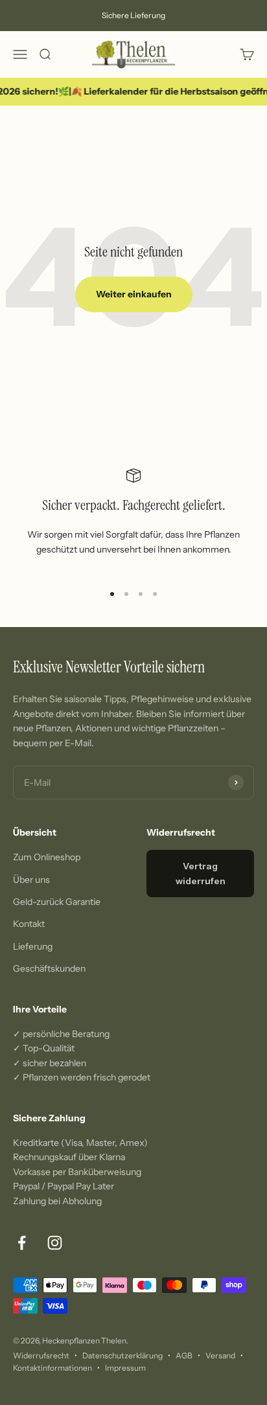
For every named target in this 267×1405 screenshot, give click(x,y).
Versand (220, 1355)
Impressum (125, 1368)
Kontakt (29, 924)
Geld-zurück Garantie (56, 902)
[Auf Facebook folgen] (21, 1242)
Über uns (31, 879)
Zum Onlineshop (46, 857)
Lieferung (32, 946)
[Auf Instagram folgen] (55, 1242)
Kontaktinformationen (52, 1368)
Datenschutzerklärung (122, 1355)
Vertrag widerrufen (201, 873)
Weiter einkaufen (134, 294)
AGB (184, 1355)
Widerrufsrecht (41, 1355)
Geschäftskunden (49, 968)
